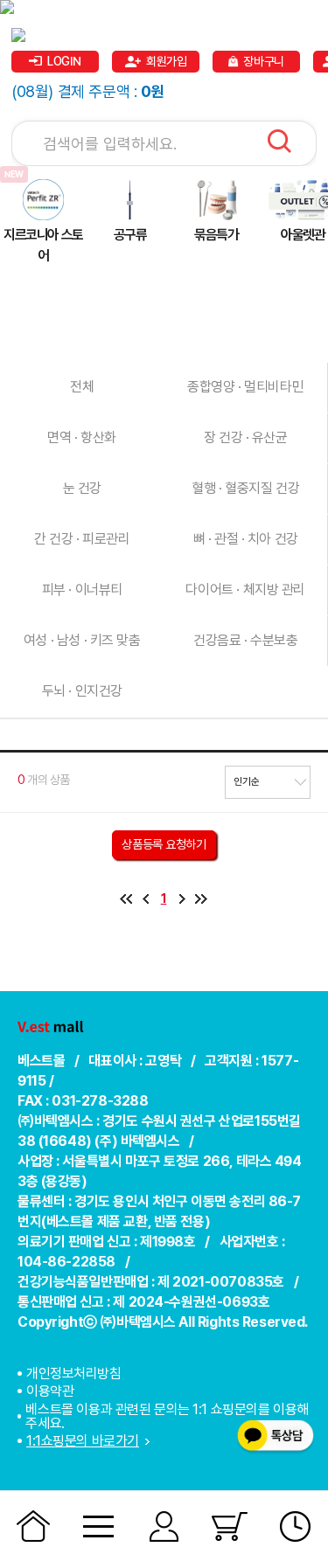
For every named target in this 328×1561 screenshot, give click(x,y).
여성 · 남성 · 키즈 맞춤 (82, 640)
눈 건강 (82, 488)
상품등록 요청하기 (164, 844)
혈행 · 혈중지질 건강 (245, 488)
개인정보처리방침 (74, 1374)
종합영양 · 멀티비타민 (245, 386)
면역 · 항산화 (81, 437)
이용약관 (49, 1391)
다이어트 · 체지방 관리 (245, 589)
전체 (82, 386)
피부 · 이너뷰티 (82, 589)
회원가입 (166, 61)
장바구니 (263, 61)
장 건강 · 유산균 (246, 437)
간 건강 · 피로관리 (81, 539)
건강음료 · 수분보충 (245, 640)
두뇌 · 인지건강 (82, 691)
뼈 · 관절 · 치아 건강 (245, 539)
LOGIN (64, 61)
